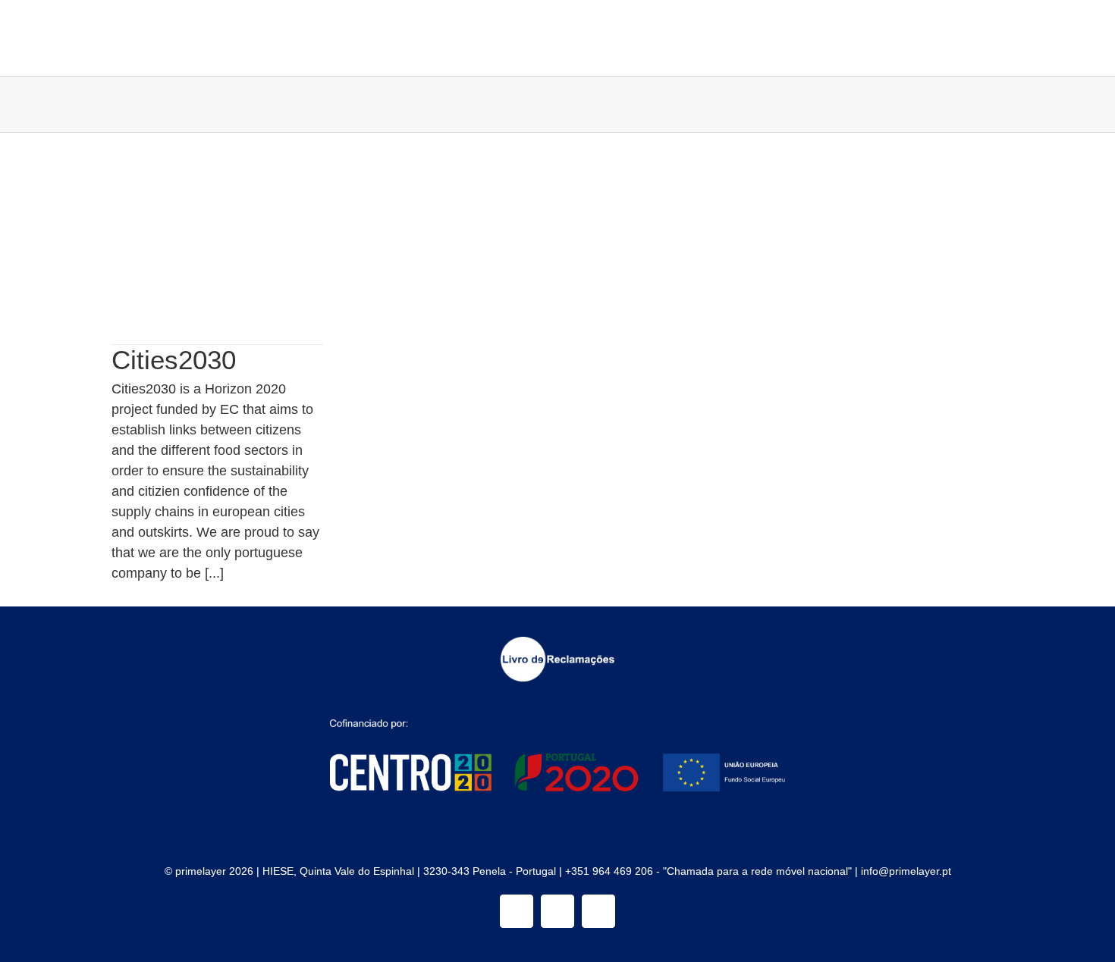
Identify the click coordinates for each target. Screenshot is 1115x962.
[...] (214, 573)
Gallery (238, 224)
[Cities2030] (217, 238)
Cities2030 (197, 224)
